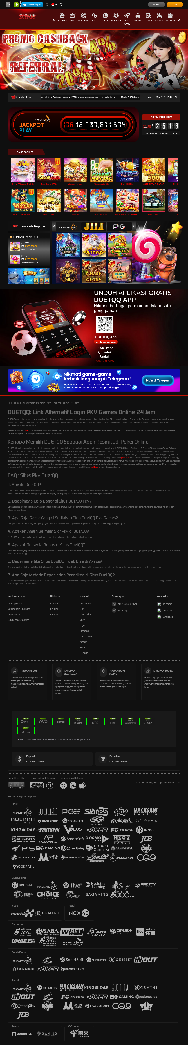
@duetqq (122, 610)
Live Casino (83, 20)
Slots (73, 20)
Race (94, 20)
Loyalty (54, 608)
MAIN (25, 170)
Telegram (167, 604)
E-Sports (159, 20)
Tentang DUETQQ (16, 603)
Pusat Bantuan (15, 614)
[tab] (68, 226)
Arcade (138, 20)
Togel (105, 20)
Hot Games (62, 20)
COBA (70, 241)
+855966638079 (127, 604)
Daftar (174, 4)
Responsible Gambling (19, 608)
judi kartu (125, 457)
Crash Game (127, 22)
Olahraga (116, 20)
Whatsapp (168, 616)
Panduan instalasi (106, 341)
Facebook (168, 610)
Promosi (170, 20)
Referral (54, 614)
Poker (149, 20)
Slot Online (94, 467)
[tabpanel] (94, 60)
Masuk (156, 4)
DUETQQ (27, 430)
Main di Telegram (34, 4)
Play (25, 130)
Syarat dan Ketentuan (18, 619)
